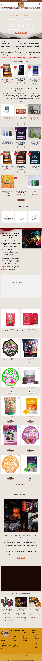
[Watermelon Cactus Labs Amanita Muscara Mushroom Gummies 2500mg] (10, 406)
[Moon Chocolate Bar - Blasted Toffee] (7, 70)
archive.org (33, 660)
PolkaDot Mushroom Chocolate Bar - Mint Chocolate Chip (35, 143)
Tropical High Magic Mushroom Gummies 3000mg (10, 447)
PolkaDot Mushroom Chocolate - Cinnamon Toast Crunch (7, 191)
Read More (28, 58)
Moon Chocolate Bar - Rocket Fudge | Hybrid (34, 167)
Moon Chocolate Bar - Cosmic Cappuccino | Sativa (21, 143)
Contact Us (25, 634)
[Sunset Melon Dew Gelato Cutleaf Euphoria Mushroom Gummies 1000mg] (30, 464)
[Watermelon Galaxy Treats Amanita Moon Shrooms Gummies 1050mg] (30, 377)
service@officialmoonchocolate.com (8, 645)
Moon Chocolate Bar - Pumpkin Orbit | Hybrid (21, 167)
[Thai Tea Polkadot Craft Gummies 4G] (10, 464)
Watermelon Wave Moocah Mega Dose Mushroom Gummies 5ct (30, 360)
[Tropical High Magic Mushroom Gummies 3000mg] (10, 435)
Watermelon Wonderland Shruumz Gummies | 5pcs (10, 331)
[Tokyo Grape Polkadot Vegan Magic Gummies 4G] (30, 435)
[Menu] (1, 4)
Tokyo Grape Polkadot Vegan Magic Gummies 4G (30, 447)
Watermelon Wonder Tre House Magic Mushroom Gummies (10, 360)
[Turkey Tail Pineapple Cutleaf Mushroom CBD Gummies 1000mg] (30, 406)
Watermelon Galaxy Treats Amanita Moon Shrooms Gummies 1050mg (30, 389)
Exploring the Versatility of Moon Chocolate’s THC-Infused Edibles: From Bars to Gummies (7, 611)
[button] (5, 81)
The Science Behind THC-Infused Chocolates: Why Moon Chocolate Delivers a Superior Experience (21, 611)
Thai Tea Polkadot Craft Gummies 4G (10, 476)
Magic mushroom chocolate (35, 100)
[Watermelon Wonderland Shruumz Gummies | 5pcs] (10, 318)
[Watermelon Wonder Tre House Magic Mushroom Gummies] (10, 348)
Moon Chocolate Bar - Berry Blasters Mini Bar (35, 80)
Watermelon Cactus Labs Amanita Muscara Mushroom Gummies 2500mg (10, 418)
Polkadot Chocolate (23, 48)
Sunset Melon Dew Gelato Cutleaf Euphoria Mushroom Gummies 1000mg (30, 476)
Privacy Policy (15, 644)
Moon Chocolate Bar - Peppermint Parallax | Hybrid (20, 191)
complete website (27, 660)
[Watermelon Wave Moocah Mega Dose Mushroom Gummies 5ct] (30, 348)
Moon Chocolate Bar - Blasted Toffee (7, 80)
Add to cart (7, 84)
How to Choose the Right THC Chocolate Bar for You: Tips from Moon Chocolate (35, 610)
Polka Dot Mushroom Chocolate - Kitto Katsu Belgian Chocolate (21, 119)
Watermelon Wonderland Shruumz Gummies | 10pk (30, 331)
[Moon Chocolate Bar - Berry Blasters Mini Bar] (34, 70)
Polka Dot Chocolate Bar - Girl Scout (35, 191)
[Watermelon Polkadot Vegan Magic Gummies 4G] (10, 377)
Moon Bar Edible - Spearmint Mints (7, 119)
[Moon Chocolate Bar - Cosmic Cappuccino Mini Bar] (21, 70)
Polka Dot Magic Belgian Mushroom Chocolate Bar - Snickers (35, 119)
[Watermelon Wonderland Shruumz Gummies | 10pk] (30, 318)
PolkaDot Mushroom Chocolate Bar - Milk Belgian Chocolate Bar (7, 143)
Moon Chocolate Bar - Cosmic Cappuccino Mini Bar (21, 79)
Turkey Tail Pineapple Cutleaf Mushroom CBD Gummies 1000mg (30, 418)
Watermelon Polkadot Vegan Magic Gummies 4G (10, 389)
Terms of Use (15, 646)
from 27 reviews (14, 289)
